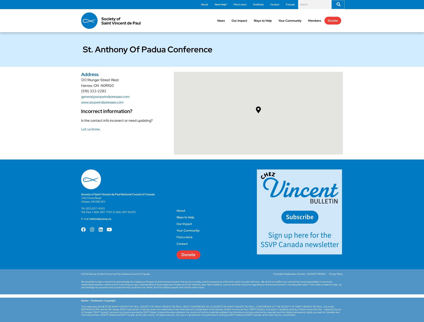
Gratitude (258, 4)
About (204, 4)
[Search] (338, 4)
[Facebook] (83, 229)
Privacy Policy (336, 273)
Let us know (90, 129)
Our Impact (239, 21)
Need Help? (221, 4)
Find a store (240, 4)
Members (314, 21)
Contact (274, 4)
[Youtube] (109, 229)
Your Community (289, 21)
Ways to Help (263, 21)
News (221, 21)
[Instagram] (92, 229)
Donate (333, 21)
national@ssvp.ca (100, 219)
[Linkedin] (100, 229)
